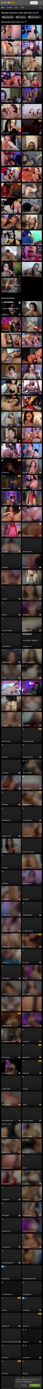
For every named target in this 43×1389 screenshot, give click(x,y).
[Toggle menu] (2, 2)
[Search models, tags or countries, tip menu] (40, 7)
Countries (22, 17)
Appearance (9, 17)
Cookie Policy (28, 1381)
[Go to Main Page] (13, 3)
